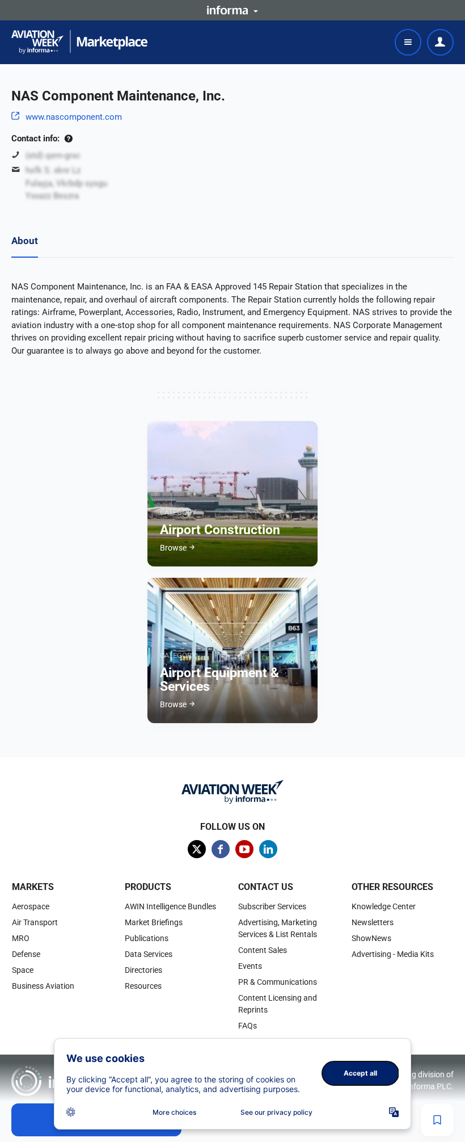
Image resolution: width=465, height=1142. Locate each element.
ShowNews (371, 938)
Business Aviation (43, 985)
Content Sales (262, 950)
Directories (143, 970)
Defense (26, 954)
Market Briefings (154, 922)
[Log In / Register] (440, 42)
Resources (143, 985)
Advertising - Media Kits (393, 954)
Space (22, 970)
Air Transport (35, 922)
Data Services (148, 954)
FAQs (247, 1025)
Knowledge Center (384, 906)
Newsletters (373, 922)
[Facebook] (221, 849)
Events (250, 966)
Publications (146, 938)
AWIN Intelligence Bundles (170, 906)
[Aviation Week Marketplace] (79, 42)
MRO (20, 938)
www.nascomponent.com (74, 117)
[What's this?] (68, 138)
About (24, 240)
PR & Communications (277, 981)
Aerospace (30, 906)
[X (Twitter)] (197, 849)
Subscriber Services (272, 906)
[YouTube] (244, 849)
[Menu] (408, 42)
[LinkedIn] (268, 849)
